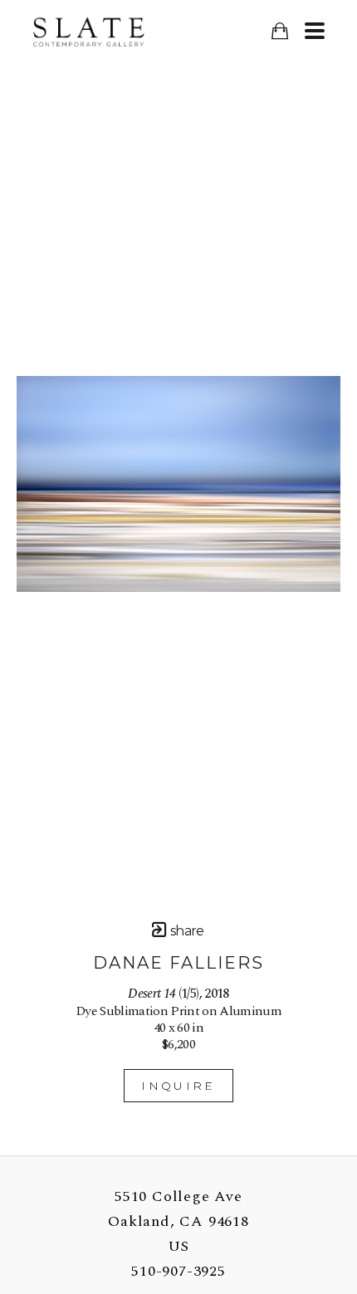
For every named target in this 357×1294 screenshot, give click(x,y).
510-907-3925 (178, 1271)
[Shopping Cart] (279, 31)
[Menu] (314, 30)
